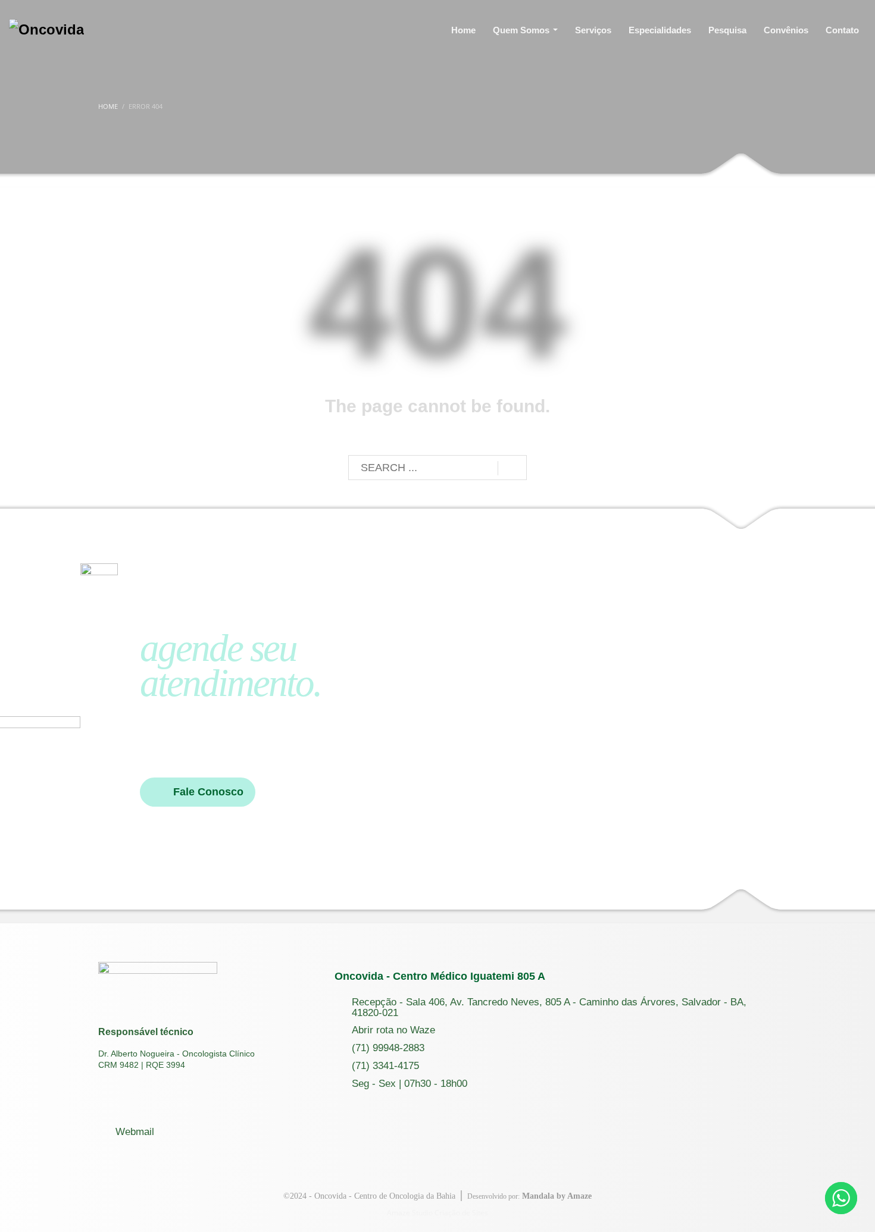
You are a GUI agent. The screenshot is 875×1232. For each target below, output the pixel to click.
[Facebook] (152, 30)
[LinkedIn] (176, 30)
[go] (512, 468)
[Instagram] (129, 30)
